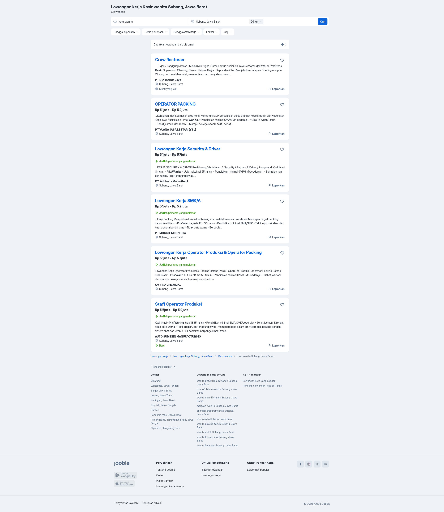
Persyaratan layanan (126, 503)
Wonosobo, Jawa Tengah (165, 385)
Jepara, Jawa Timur (162, 395)
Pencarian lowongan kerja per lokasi (262, 385)
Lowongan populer (258, 469)
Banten (155, 410)
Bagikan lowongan (212, 469)
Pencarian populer (161, 366)
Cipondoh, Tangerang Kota (165, 428)
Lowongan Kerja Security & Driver (187, 148)
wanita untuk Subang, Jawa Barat (216, 432)
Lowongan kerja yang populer (259, 380)
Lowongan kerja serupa (170, 486)
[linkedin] (325, 464)
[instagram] (308, 464)
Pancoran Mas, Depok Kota (166, 414)
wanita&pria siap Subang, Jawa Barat (217, 445)
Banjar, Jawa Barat (161, 390)
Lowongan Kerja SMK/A (178, 200)
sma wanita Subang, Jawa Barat (215, 419)
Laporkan (278, 89)
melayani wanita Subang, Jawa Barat (217, 405)
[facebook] (300, 464)
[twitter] (317, 464)
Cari (322, 21)
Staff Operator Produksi (178, 304)
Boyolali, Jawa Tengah (163, 405)
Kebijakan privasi (151, 503)
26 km (254, 21)
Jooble (326, 503)
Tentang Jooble (165, 469)
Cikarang (156, 380)
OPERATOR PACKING (175, 104)
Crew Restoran (169, 59)
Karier (159, 475)
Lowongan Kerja (211, 475)
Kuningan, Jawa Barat (163, 400)
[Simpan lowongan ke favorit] (282, 60)
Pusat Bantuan (164, 480)
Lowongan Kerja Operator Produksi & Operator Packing (208, 252)
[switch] (283, 44)
